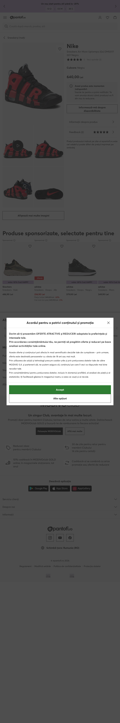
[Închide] (108, 322)
